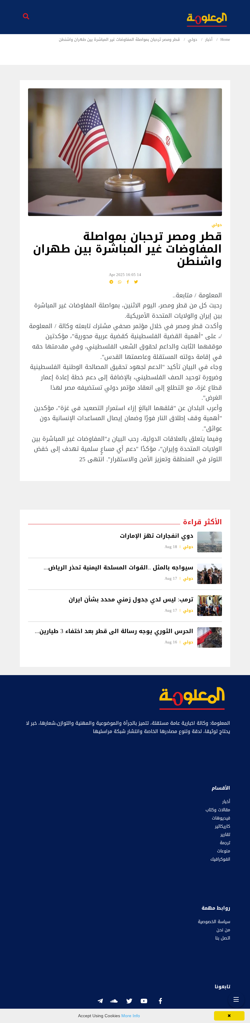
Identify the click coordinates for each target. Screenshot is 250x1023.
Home (225, 39)
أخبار (208, 39)
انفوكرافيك (220, 859)
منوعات (223, 851)
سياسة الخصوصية (214, 922)
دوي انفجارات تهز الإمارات (156, 535)
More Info (130, 1015)
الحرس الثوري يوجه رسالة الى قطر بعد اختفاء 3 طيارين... (114, 631)
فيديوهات (221, 818)
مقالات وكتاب (217, 810)
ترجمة (225, 843)
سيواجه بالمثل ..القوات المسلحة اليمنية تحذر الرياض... (118, 567)
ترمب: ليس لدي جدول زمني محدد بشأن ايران (131, 599)
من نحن (223, 930)
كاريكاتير (222, 826)
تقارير (225, 834)
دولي (192, 39)
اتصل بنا (222, 938)
